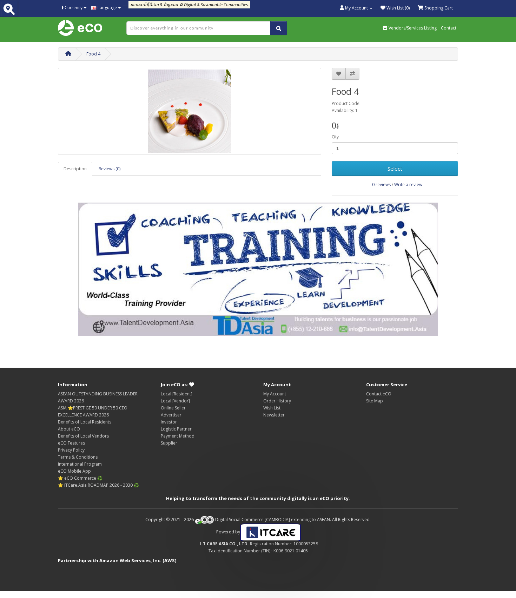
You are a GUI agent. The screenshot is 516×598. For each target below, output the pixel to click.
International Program (80, 464)
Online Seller (173, 408)
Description (75, 169)
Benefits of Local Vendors (83, 436)
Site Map (374, 401)
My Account (274, 394)
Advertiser (171, 415)
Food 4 (93, 54)
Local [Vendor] (175, 401)
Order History (277, 401)
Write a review (408, 185)
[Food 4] (189, 111)
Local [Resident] (176, 394)
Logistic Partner (176, 429)
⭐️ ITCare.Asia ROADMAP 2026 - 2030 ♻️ (98, 485)
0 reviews (381, 185)
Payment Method (177, 436)
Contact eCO (378, 394)
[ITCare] (270, 532)
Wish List (271, 408)
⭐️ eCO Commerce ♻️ (80, 478)
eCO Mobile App (74, 471)
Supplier (169, 443)
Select (395, 168)
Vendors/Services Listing (412, 28)
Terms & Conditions (78, 457)
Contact (448, 28)
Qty (335, 137)
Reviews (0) (109, 169)
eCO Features (71, 443)
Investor (169, 422)
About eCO (69, 429)
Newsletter (274, 415)
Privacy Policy (71, 450)
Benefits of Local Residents (84, 422)
